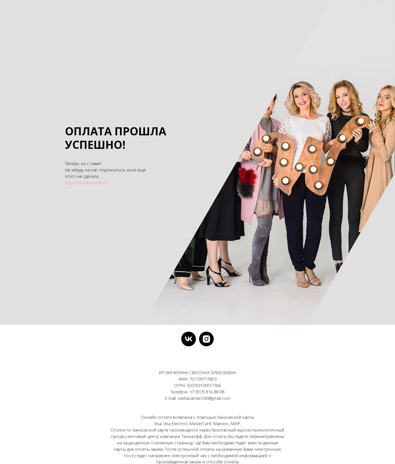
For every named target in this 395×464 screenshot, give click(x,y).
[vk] (188, 339)
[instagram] (206, 339)
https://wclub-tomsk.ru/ (87, 182)
